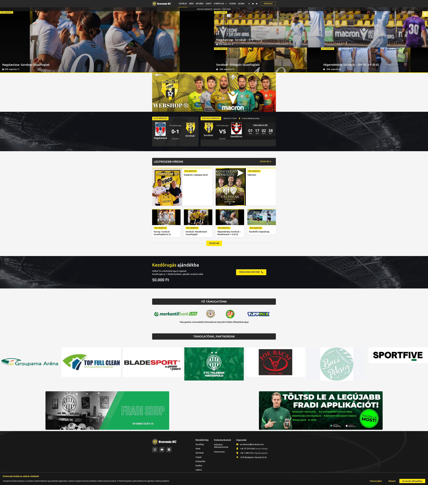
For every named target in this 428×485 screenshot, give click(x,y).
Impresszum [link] (219, 452)
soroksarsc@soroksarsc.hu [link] (252, 444)
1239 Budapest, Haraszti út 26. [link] (253, 457)
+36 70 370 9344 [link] (254, 448)
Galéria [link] (241, 4)
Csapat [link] (209, 4)
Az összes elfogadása (412, 481)
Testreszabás (375, 481)
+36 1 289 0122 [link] (253, 453)
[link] (425, 14)
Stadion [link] (232, 4)
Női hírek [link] (199, 4)
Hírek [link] (191, 4)
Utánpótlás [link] (219, 4)
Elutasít (392, 481)
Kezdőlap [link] (183, 4)
